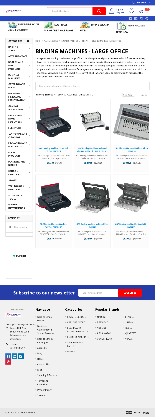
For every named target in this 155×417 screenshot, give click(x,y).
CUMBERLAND (104, 338)
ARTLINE (101, 327)
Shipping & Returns (47, 375)
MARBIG (101, 316)
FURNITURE (14, 127)
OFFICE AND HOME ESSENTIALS (15, 119)
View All (71, 351)
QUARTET (130, 333)
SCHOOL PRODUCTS (14, 172)
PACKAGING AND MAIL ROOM (17, 145)
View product (53, 124)
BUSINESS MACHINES (14, 76)
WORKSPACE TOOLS (15, 197)
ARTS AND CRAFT (17, 56)
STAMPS (13, 180)
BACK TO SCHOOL (13, 48)
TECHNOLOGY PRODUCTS (16, 187)
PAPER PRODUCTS (14, 154)
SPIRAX (129, 322)
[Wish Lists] (133, 11)
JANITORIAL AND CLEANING (17, 135)
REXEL (128, 327)
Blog (39, 353)
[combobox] (76, 11)
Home (40, 358)
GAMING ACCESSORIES (15, 107)
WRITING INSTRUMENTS (16, 206)
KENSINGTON (104, 333)
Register (120, 12)
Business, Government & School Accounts (45, 329)
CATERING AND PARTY (16, 85)
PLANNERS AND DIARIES (17, 163)
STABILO (129, 316)
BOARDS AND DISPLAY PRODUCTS (15, 65)
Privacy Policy (44, 389)
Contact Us (43, 364)
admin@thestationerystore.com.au (20, 324)
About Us (42, 347)
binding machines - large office (75, 65)
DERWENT (102, 322)
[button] (142, 94)
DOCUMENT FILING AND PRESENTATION (17, 97)
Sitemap (41, 395)
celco (73, 69)
